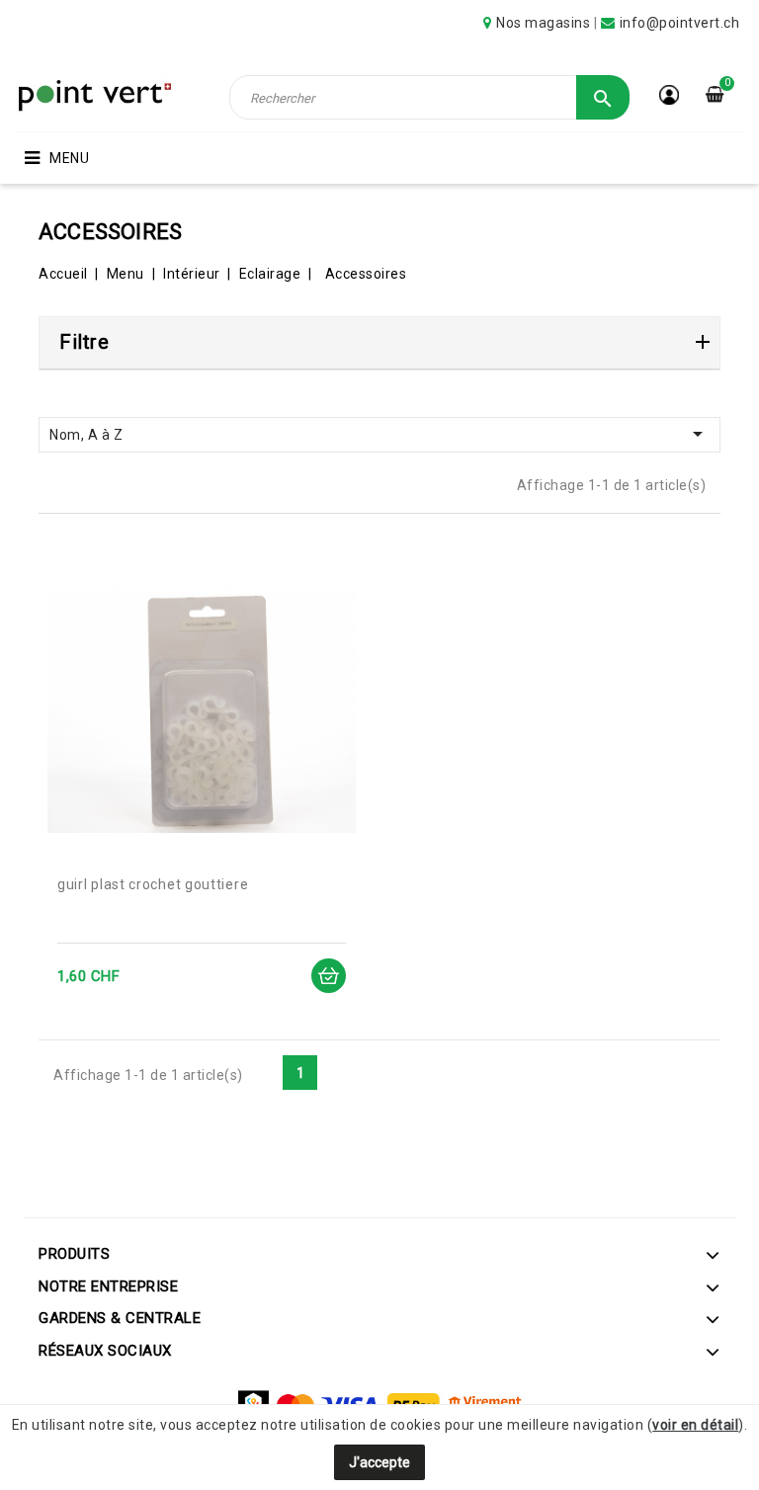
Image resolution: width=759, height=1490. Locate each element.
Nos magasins (543, 23)
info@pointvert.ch (680, 23)
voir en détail (695, 1425)
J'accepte (379, 1462)
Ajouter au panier (328, 975)
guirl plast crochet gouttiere (152, 884)
